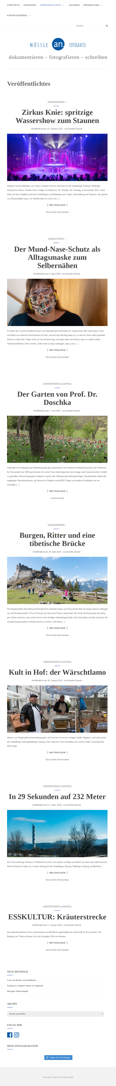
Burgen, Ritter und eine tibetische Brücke (57, 539)
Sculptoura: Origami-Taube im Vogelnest (25, 986)
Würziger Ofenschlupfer (17, 991)
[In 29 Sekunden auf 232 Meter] (57, 833)
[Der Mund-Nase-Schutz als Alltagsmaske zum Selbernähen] (57, 302)
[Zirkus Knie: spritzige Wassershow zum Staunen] (57, 157)
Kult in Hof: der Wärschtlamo (57, 672)
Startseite (13, 5)
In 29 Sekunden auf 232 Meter (57, 796)
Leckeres (74, 5)
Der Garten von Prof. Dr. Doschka (57, 398)
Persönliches (91, 5)
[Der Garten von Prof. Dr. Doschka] (57, 439)
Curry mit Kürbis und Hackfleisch (21, 980)
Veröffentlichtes (50, 5)
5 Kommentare (57, 498)
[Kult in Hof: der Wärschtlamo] (57, 709)
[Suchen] (107, 25)
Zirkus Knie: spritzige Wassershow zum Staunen (57, 116)
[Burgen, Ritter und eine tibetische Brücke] (57, 580)
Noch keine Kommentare (57, 212)
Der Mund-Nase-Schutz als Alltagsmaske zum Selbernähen (57, 257)
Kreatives (56, 238)
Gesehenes (29, 5)
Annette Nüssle (75, 128)
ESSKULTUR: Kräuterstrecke (57, 917)
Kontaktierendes (17, 15)
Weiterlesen (57, 205)
